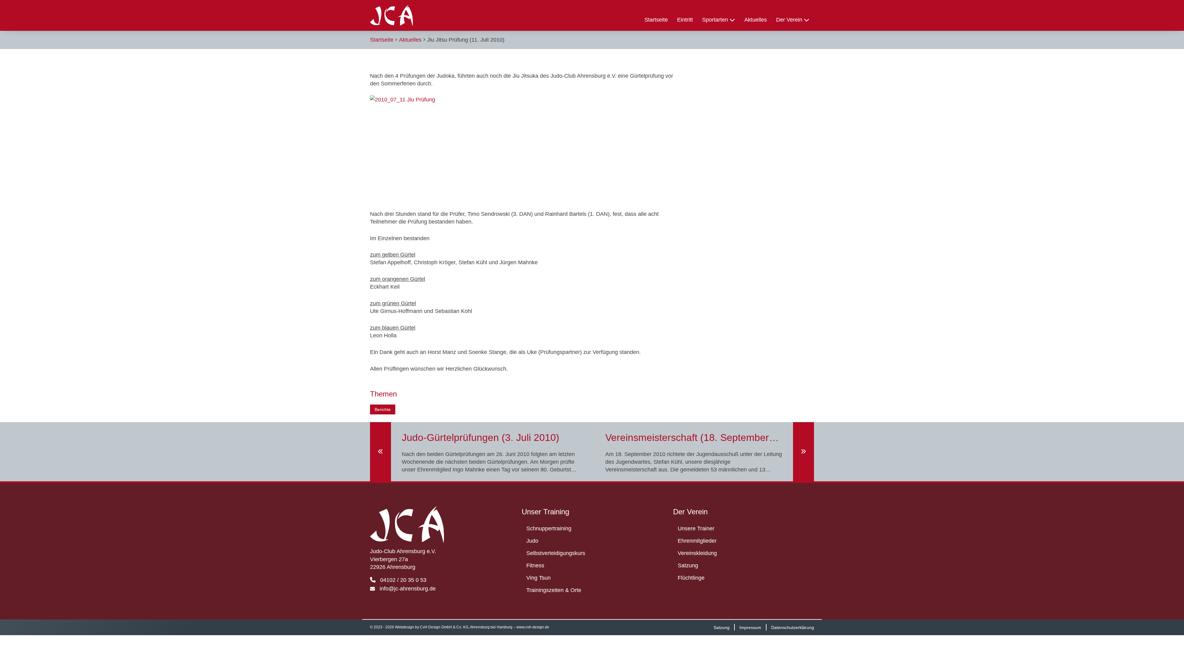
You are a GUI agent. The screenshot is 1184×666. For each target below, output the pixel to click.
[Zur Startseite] (391, 15)
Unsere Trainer (696, 528)
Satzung (688, 565)
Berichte (383, 409)
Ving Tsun (538, 578)
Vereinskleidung (697, 553)
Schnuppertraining (548, 528)
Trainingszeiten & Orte (553, 590)
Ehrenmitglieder (697, 541)
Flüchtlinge (691, 578)
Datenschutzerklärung (792, 627)
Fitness (535, 565)
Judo (532, 541)
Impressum (750, 627)
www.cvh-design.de (532, 627)
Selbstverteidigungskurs (555, 553)
